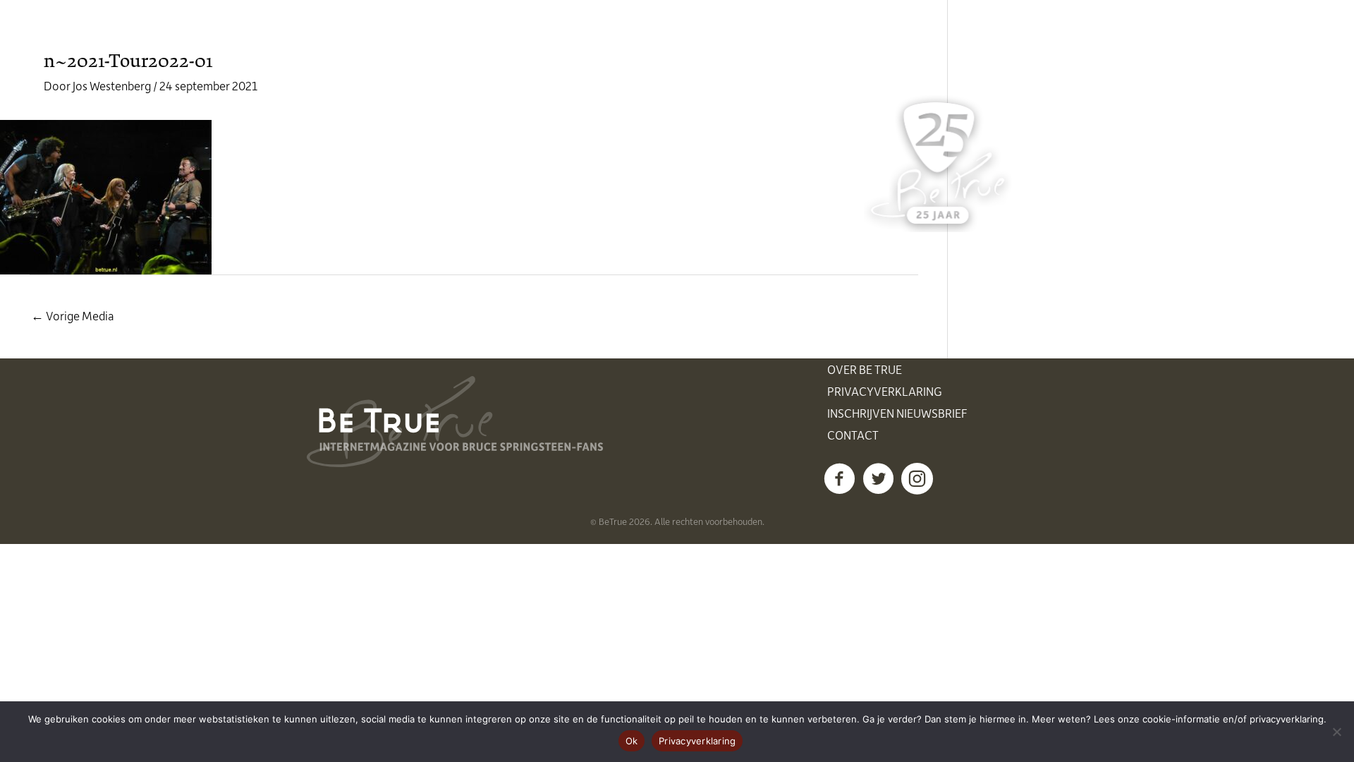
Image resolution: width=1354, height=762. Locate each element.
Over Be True (864, 369)
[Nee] (1336, 732)
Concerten (626, 35)
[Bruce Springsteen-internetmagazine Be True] (379, 33)
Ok (632, 740)
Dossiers (798, 35)
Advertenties (892, 35)
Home (482, 35)
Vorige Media (72, 315)
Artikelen (715, 35)
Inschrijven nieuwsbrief (897, 413)
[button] (839, 478)
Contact (853, 434)
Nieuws (546, 35)
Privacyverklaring (884, 391)
